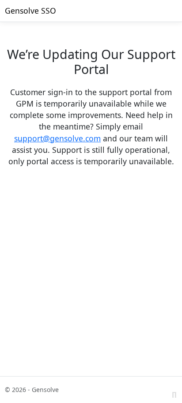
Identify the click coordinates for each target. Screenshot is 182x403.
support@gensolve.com (57, 138)
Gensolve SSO (30, 10)
